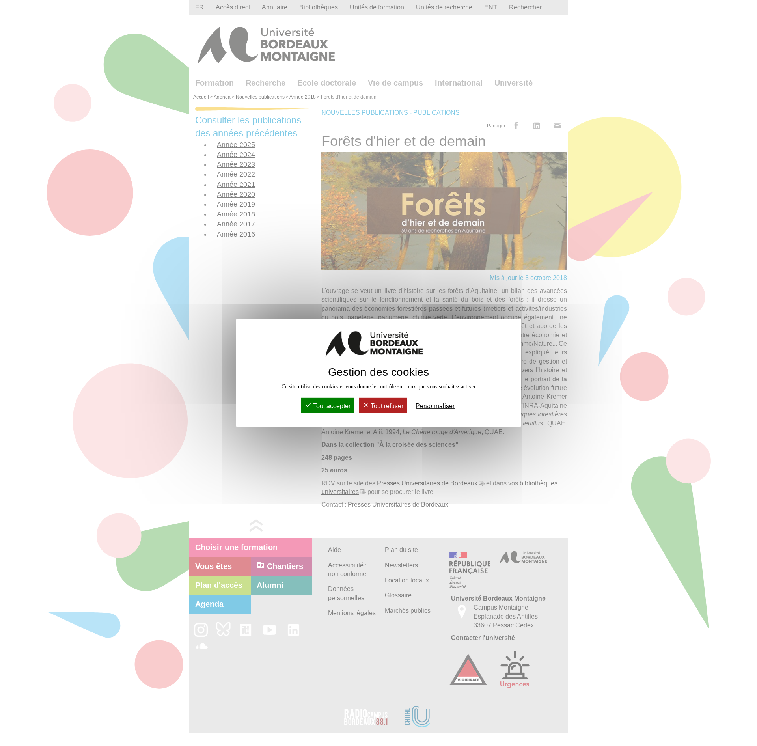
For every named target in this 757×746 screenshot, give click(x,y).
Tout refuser (386, 406)
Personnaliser (435, 406)
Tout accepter (331, 406)
